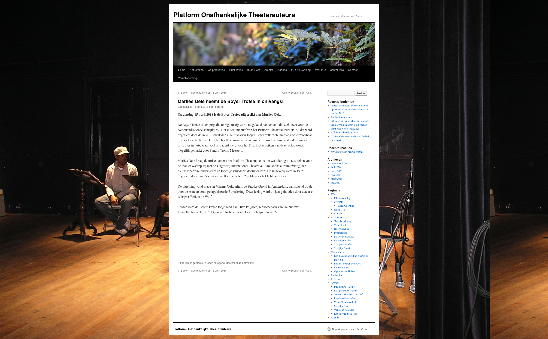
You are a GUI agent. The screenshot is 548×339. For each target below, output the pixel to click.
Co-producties (216, 70)
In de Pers (253, 70)
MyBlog (335, 151)
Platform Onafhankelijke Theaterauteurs (234, 14)
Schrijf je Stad (341, 306)
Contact (353, 70)
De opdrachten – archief (346, 290)
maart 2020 (336, 171)
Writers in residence (344, 309)
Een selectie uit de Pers (345, 313)
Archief (268, 70)
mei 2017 (335, 182)
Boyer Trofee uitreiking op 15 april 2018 (202, 92)
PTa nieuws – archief (344, 286)
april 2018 (336, 174)
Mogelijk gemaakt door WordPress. (350, 329)
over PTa (320, 70)
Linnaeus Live (341, 267)
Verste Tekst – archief (345, 302)
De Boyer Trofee (342, 240)
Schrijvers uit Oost (343, 244)
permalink (248, 262)
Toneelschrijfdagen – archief (348, 294)
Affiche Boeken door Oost (298, 92)
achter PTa (337, 70)
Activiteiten (197, 70)
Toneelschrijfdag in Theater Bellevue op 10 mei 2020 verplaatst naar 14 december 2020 (350, 109)
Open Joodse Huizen (344, 271)
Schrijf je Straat (342, 248)
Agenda (282, 70)
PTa (333, 194)
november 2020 (339, 163)
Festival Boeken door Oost (347, 263)
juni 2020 (336, 167)
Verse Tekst (340, 225)
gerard (219, 106)
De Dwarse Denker (344, 236)
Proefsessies (340, 232)
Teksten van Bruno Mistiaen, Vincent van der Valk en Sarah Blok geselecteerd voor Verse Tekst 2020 (350, 124)
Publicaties (236, 70)
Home (181, 70)
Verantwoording (187, 78)
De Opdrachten (342, 228)
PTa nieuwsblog (301, 70)
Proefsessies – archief (345, 298)
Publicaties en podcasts (342, 117)
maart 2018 (336, 178)
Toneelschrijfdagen (343, 221)
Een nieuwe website (353, 151)
